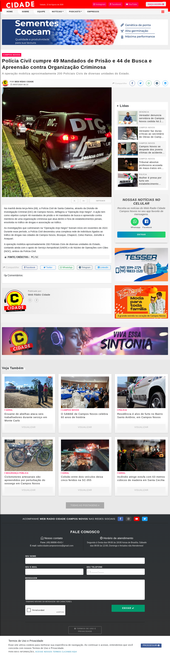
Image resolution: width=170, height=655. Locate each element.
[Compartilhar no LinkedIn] (165, 83)
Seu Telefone (94, 567)
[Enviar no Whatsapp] (149, 83)
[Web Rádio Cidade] (85, 341)
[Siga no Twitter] (145, 519)
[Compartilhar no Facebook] (132, 83)
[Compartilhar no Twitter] (140, 83)
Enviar (127, 608)
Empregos (93, 12)
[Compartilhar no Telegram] (157, 83)
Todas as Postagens (84, 505)
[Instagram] (30, 300)
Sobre (25, 12)
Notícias (57, 12)
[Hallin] (141, 302)
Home (10, 12)
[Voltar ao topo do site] (166, 392)
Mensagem (31, 578)
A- (75, 201)
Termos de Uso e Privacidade (86, 630)
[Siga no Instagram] (128, 519)
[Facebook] (37, 300)
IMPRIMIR (100, 201)
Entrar (141, 234)
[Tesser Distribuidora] (141, 264)
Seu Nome (30, 556)
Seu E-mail (31, 567)
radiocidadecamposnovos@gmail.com (55, 546)
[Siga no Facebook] (120, 519)
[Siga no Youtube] (136, 519)
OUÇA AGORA (155, 4)
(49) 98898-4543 (54, 542)
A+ (84, 201)
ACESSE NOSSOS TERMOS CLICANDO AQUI (56, 652)
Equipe (41, 12)
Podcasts (74, 12)
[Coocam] (85, 32)
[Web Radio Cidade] (20, 4)
